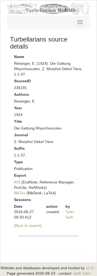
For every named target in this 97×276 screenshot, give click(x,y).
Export (20, 175)
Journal (21, 135)
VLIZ (90, 268)
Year (18, 108)
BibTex (19, 193)
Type (18, 162)
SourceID (22, 81)
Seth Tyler (82, 273)
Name (19, 56)
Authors (21, 94)
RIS (17, 182)
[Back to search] (27, 225)
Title (18, 121)
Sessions (22, 199)
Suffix (19, 148)
